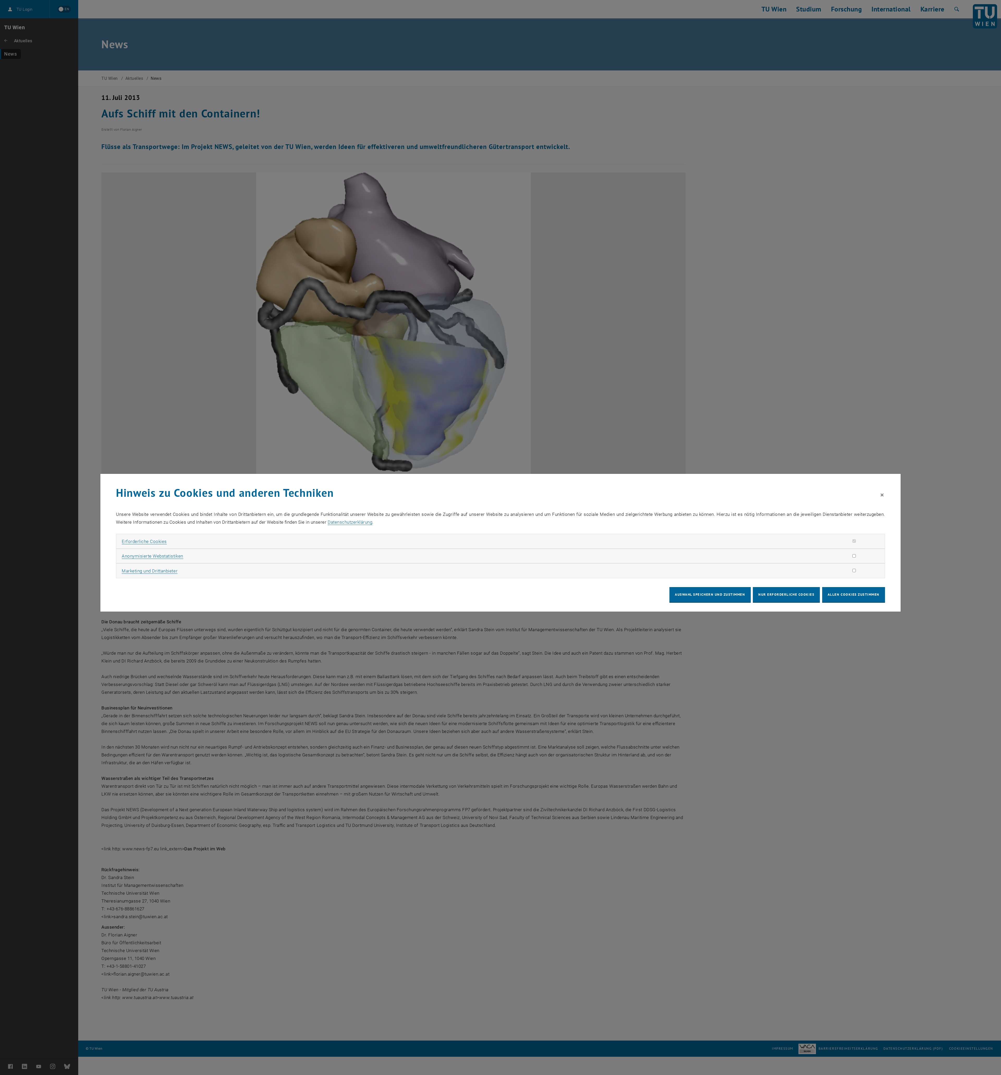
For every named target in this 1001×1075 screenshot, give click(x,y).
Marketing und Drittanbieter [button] (150, 571)
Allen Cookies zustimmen (854, 594)
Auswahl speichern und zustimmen (710, 594)
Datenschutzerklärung (350, 522)
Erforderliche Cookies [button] (144, 541)
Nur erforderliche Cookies (786, 594)
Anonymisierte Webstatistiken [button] (152, 556)
